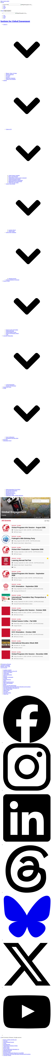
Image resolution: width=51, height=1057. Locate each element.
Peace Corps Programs (13, 176)
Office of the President (8, 683)
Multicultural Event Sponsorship (15, 181)
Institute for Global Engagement (15, 21)
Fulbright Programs (10, 331)
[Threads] (26, 892)
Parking (4, 684)
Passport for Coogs (7, 387)
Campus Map (6, 673)
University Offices (7, 692)
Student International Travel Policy (13, 489)
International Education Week (12, 438)
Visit (4, 6)
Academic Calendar (7, 670)
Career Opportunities (7, 674)
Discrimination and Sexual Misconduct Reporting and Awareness (16, 686)
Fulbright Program (12, 278)
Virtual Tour (5, 693)
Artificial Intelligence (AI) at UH (10, 671)
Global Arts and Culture (13, 182)
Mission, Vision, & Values (11, 73)
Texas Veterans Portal (7, 689)
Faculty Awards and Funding (12, 329)
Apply (4, 7)
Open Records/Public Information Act (11, 688)
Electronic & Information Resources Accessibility (13, 1052)
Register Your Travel (10, 491)
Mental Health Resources (8, 682)
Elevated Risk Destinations (11, 490)
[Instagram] (26, 790)
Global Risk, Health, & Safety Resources (14, 495)
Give (4, 8)
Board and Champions (10, 78)
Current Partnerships (10, 384)
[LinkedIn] (26, 844)
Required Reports (7, 1051)
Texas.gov (5, 1040)
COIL (7, 334)
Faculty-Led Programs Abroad (12, 333)
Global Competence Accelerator (12, 279)
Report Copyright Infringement (9, 685)
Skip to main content (5, 1)
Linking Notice (6, 1046)
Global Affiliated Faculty (11, 332)
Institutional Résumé (7, 1050)
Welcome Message (10, 74)
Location (8, 76)
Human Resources (7, 679)
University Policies (7, 1055)
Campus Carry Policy (7, 672)
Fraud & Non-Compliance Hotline (10, 1045)
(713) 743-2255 (4, 667)
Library (4, 680)
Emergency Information (8, 677)
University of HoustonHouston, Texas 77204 (5, 666)
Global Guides (11, 231)
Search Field (5, 4)
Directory (5, 676)
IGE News (5, 439)
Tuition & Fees (6, 690)
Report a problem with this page (10, 1039)
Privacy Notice (6, 1048)
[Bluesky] (26, 940)
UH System (5, 691)
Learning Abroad (12, 230)
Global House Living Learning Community (17, 177)
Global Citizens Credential (14, 175)
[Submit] (26, 13)
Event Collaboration (10, 437)
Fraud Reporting (6, 1044)
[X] (26, 987)
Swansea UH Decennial (11, 385)
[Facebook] (26, 742)
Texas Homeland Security (8, 1042)
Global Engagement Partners (14, 179)
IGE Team (8, 75)
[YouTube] (26, 1035)
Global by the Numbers (11, 79)
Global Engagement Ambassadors (15, 180)
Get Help (5, 678)
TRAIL (4, 1043)
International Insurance (10, 493)
